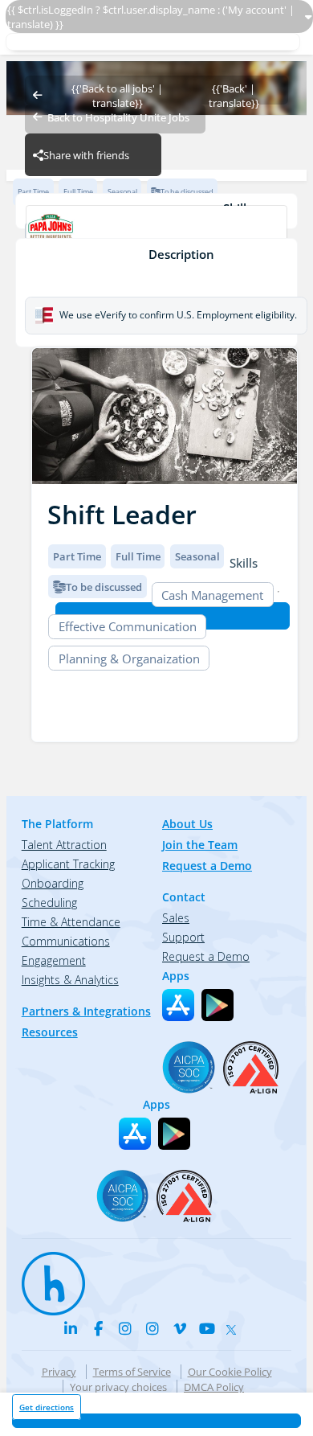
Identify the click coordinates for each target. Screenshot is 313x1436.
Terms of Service (132, 1371)
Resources (50, 1032)
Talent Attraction (64, 844)
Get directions (46, 1407)
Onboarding (52, 883)
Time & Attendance (71, 921)
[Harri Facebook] (98, 1328)
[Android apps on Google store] (217, 1005)
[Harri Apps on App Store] (178, 1005)
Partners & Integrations (86, 1011)
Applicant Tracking (68, 864)
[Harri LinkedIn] (71, 1328)
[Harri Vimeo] (180, 1328)
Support (183, 937)
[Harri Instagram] (125, 1328)
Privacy (59, 1371)
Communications (66, 941)
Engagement (54, 960)
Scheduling (49, 902)
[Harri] (46, 1276)
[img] (164, 416)
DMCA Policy (214, 1387)
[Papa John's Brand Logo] (156, 231)
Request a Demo (207, 865)
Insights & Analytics (70, 979)
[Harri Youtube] (207, 1328)
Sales (175, 917)
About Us (187, 823)
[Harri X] (234, 1326)
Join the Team (200, 844)
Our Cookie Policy (230, 1371)
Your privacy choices (118, 1387)
